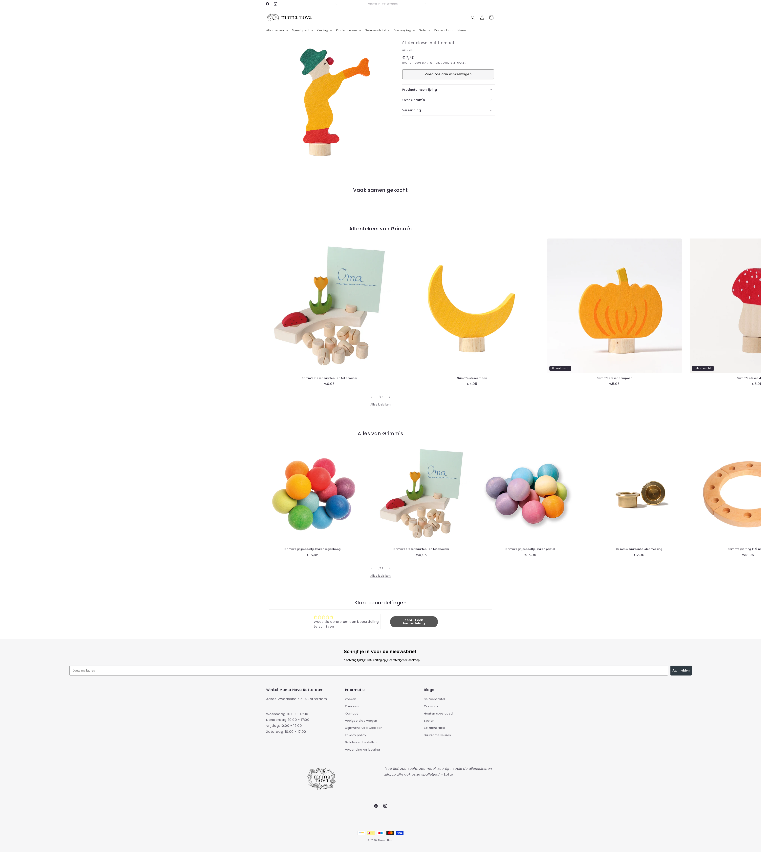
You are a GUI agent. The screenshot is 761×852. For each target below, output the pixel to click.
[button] (277, 30)
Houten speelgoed (438, 714)
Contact (351, 714)
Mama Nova (386, 840)
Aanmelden (681, 670)
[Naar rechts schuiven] (389, 397)
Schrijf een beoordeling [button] (414, 622)
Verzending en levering (362, 750)
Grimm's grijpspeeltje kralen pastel (530, 549)
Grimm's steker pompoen (614, 378)
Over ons (352, 706)
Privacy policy (355, 735)
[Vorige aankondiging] (336, 4)
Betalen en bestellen (361, 742)
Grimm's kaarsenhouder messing (639, 549)
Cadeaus (431, 706)
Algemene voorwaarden (363, 728)
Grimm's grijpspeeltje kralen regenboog (312, 549)
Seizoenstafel (434, 699)
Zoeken (350, 699)
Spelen (429, 721)
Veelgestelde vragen (361, 721)
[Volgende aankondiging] (425, 4)
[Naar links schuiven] (371, 397)
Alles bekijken (380, 404)
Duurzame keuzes (437, 735)
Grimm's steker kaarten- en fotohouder (329, 378)
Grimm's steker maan (472, 378)
